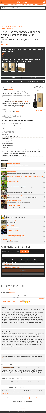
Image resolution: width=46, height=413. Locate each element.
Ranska (14, 26)
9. (26, 301)
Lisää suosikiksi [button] (11, 77)
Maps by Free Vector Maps (42, 298)
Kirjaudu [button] (24, 251)
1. (31, 303)
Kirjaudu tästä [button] (33, 77)
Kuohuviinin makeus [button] (1, 42)
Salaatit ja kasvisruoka (28, 120)
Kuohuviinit (6, 53)
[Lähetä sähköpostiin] (2, 45)
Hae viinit (25, 101)
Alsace (4, 299)
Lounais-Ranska (6, 301)
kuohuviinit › (9, 26)
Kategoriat (21, 4)
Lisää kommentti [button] (11, 81)
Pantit (17, 111)
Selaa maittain (14, 4)
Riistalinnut (5, 120)
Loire (36, 299)
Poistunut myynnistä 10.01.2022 (9, 28)
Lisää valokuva (38, 110)
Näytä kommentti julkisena (8, 264)
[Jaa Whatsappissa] (4, 45)
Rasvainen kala (17, 120)
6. (21, 311)
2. (19, 310)
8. (27, 311)
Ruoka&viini (28, 4)
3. (26, 306)
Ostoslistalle (10, 44)
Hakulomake (6, 4)
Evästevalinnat (23, 408)
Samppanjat (20, 26)
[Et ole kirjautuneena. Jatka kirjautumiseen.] (44, 2)
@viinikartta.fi (34, 398)
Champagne (12, 292)
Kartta (33, 4)
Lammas (11, 120)
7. (29, 313)
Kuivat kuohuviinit (8, 55)
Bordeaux (10, 299)
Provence (14, 301)
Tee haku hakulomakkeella (19, 412)
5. (20, 305)
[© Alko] (38, 100)
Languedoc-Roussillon (27, 299)
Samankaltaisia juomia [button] (33, 81)
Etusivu (2, 26)
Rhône (20, 301)
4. (25, 313)
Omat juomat (40, 4)
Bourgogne (17, 299)
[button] (2, 2)
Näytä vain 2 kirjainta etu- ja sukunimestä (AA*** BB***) (14, 267)
